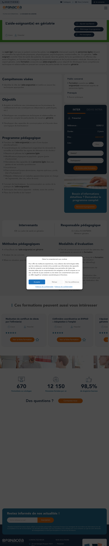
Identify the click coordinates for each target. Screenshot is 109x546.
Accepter (37, 282)
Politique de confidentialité (44, 287)
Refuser (54, 282)
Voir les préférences (72, 282)
